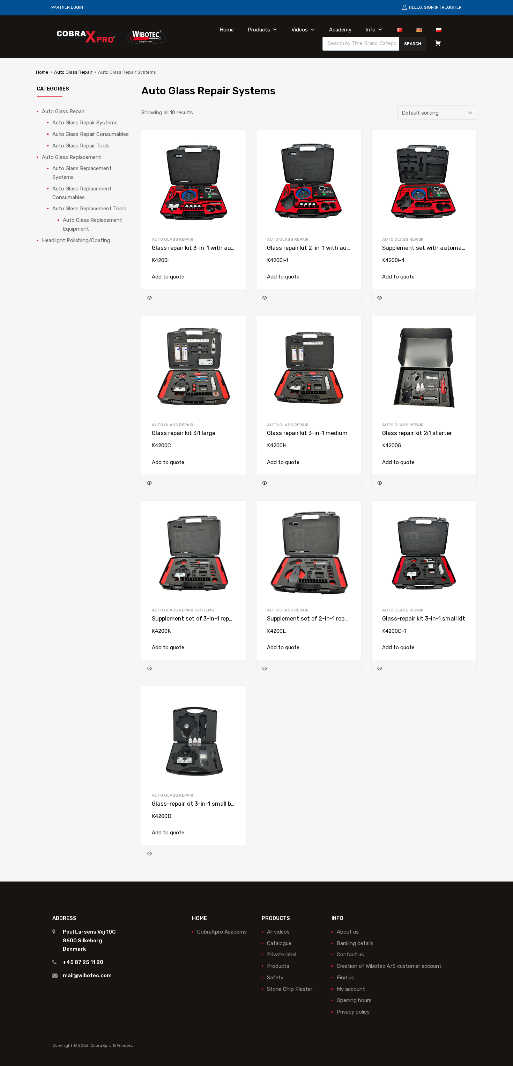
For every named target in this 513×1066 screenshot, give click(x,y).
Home (227, 30)
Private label (281, 954)
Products (259, 30)
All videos (278, 932)
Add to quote (168, 277)
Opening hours (354, 1000)
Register (452, 7)
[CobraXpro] (111, 36)
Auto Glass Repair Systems (183, 610)
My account (351, 989)
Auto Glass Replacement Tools (89, 208)
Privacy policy (353, 1012)
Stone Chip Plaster (289, 989)
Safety (275, 977)
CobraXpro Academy (222, 932)
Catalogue (279, 943)
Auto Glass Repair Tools (81, 146)
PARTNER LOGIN (67, 7)
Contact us (350, 954)
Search (412, 43)
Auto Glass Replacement (71, 157)
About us (348, 932)
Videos (299, 30)
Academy (340, 30)
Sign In (431, 7)
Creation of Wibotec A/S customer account (389, 966)
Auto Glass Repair (73, 72)
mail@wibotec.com (87, 975)
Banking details (355, 943)
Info (370, 30)
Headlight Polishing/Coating (76, 240)
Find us (345, 977)
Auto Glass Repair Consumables (90, 134)
